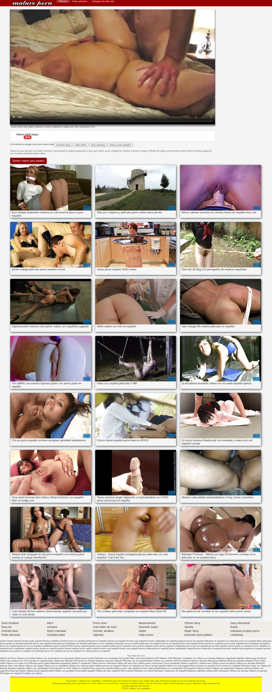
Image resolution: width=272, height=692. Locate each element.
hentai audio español (32, 641)
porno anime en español (210, 643)
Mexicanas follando (217, 660)
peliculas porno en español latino (246, 641)
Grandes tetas (63, 145)
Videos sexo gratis (26, 658)
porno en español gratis (12, 646)
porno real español (110, 648)
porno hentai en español (45, 648)
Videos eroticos (204, 668)
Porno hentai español (156, 665)
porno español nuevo (127, 646)
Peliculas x (159, 670)
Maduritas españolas (60, 663)
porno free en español (197, 646)
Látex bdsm (80, 145)
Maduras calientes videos (200, 670)
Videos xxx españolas (223, 668)
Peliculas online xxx (251, 665)
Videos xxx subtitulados (37, 668)
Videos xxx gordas (258, 670)
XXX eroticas (126, 670)
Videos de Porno (8, 658)
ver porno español (72, 651)
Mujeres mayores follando (109, 660)
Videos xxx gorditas (64, 670)
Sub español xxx (58, 668)
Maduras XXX (152, 658)
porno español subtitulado (173, 646)
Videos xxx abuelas (246, 663)
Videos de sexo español (108, 670)
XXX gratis (124, 658)
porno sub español (129, 648)
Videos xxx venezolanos (48, 658)
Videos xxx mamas (206, 658)
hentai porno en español (73, 641)
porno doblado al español (257, 643)
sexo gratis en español (19, 651)
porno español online (148, 646)
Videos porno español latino (40, 670)
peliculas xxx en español (127, 643)
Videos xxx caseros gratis (82, 665)
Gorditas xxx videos (32, 673)
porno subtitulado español (182, 648)
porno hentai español (68, 648)
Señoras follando (181, 660)
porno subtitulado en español (153, 648)
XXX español (190, 668)
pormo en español (171, 643)
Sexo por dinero (18, 670)
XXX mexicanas (221, 670)
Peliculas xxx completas (106, 658)
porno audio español (233, 643)
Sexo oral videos (16, 665)
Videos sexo (205, 663)
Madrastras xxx (163, 668)
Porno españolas (172, 663)
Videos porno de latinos (224, 663)
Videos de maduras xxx (11, 660)
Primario (63, 1)
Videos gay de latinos (255, 658)
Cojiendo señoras (243, 668)
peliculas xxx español (150, 643)
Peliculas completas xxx (184, 658)
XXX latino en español (11, 673)
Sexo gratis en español (102, 668)
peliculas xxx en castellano (101, 643)
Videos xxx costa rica (17, 663)
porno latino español (90, 648)
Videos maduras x (190, 663)
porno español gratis (84, 646)
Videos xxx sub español (179, 665)
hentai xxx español (117, 641)
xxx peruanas (67, 658)
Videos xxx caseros (163, 660)
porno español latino (106, 646)
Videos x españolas (82, 663)
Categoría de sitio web (103, 1)
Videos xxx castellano (32, 3)
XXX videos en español (79, 668)
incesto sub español (137, 641)
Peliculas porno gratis (39, 663)
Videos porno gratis (84, 658)
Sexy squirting (98, 145)
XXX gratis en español (85, 660)
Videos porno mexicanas (150, 663)
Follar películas (79, 1)
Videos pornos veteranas (104, 663)
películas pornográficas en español (70, 643)
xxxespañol (177, 668)
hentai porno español (96, 641)
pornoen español (231, 648)
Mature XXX (166, 658)
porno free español (218, 646)
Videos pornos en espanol (108, 665)
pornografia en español (251, 648)
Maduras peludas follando (240, 660)
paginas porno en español (191, 641)
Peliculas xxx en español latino (138, 660)
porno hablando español (20, 648)
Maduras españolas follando (230, 658)
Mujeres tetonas (199, 660)
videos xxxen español (120, 145)
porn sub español (189, 643)
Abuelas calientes (16, 668)
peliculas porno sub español (38, 643)
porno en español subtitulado (38, 646)
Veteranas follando (63, 660)
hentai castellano (51, 641)
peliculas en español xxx (217, 641)
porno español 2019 (64, 646)
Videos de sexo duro (127, 663)
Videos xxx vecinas (239, 670)
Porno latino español (85, 670)
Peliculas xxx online (144, 670)
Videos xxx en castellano (56, 665)
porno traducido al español (209, 648)
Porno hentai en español (203, 665)
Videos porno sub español (127, 668)
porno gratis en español (240, 646)
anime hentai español (10, 641)
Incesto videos (148, 668)
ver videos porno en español (96, 651)
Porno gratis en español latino (39, 660)
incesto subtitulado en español (162, 641)
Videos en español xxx (133, 665)
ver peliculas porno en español (47, 651)
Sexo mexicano (137, 658)
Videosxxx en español (176, 670)
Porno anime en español (228, 665)
